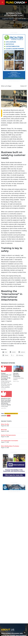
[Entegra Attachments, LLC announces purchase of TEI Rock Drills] (6, 369)
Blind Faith (4, 429)
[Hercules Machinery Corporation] (18, 369)
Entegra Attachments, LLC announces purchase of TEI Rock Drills (6, 376)
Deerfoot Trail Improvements (8, 435)
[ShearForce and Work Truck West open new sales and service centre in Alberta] (6, 394)
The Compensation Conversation (9, 440)
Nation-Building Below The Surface (10, 446)
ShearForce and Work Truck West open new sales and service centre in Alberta (6, 402)
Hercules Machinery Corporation (16, 374)
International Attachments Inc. (11, 413)
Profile (8, 415)
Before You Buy (5, 424)
